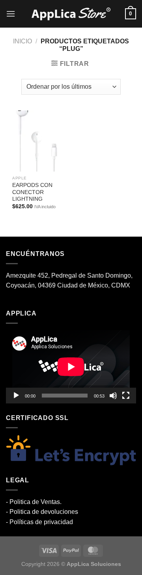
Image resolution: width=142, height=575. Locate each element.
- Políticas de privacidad (39, 522)
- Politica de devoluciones (42, 511)
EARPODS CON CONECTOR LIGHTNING (32, 192)
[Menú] (10, 13)
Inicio (22, 41)
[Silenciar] (113, 396)
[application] (71, 366)
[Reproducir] (16, 396)
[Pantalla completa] (126, 396)
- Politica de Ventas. (34, 501)
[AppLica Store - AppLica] (71, 14)
